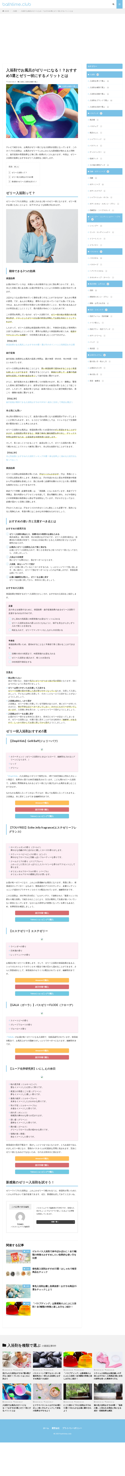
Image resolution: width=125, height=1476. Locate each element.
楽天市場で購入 (42, 809)
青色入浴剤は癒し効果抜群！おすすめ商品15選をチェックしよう (54, 1288)
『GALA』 (10, 1037)
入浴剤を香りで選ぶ (99, 81)
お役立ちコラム (97, 355)
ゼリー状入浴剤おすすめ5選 (21, 177)
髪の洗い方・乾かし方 (100, 361)
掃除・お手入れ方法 (99, 303)
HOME (7, 11)
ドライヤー (95, 245)
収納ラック (95, 158)
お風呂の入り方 (97, 368)
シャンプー (96, 226)
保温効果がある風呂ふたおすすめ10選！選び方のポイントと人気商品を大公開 (40, 344)
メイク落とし (96, 323)
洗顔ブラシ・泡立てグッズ (101, 329)
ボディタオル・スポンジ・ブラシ (104, 204)
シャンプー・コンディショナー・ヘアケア (104, 218)
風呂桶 (94, 120)
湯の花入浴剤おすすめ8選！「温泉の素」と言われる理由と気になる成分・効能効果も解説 (108, 1408)
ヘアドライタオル (98, 271)
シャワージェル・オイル (101, 197)
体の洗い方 (95, 374)
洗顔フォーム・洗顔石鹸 (101, 316)
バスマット (95, 145)
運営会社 (56, 1428)
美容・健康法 (96, 381)
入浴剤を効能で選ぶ (99, 94)
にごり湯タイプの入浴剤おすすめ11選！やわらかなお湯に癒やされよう (77, 1408)
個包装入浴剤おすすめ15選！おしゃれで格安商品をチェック (54, 1270)
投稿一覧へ (55, 1222)
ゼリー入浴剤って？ (18, 172)
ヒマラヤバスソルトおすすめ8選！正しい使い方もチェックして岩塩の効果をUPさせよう (47, 1408)
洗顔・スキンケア (98, 310)
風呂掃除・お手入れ (99, 284)
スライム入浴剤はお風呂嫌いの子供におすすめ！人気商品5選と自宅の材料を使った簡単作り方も (108, 1376)
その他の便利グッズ (99, 165)
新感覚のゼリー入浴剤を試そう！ (23, 181)
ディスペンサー (97, 152)
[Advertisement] (62, 38)
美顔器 (94, 348)
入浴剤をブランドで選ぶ (101, 100)
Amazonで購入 (42, 803)
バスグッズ (96, 113)
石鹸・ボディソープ (99, 171)
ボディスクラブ (97, 191)
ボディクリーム (97, 335)
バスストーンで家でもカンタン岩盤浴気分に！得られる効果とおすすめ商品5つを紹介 (46, 1376)
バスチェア (95, 126)
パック (94, 342)
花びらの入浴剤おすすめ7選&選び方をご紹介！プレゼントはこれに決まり (16, 1376)
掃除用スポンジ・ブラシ (101, 297)
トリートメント (97, 239)
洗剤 (93, 290)
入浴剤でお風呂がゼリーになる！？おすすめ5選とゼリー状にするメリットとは (47, 11)
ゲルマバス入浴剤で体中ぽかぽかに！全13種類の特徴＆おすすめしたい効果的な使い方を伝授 (54, 1254)
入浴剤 (15, 11)
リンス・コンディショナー (101, 232)
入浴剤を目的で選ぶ (99, 107)
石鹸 (93, 178)
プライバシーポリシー (72, 1428)
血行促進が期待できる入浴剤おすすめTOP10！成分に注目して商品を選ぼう (39, 402)
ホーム (46, 1428)
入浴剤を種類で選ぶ (31, 82)
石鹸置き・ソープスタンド (101, 210)
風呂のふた (95, 133)
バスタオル (96, 251)
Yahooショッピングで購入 (42, 816)
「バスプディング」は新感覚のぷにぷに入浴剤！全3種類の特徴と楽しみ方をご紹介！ (54, 1305)
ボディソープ (97, 184)
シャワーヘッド (97, 139)
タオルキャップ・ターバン (101, 277)
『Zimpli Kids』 (13, 776)
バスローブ (95, 264)
